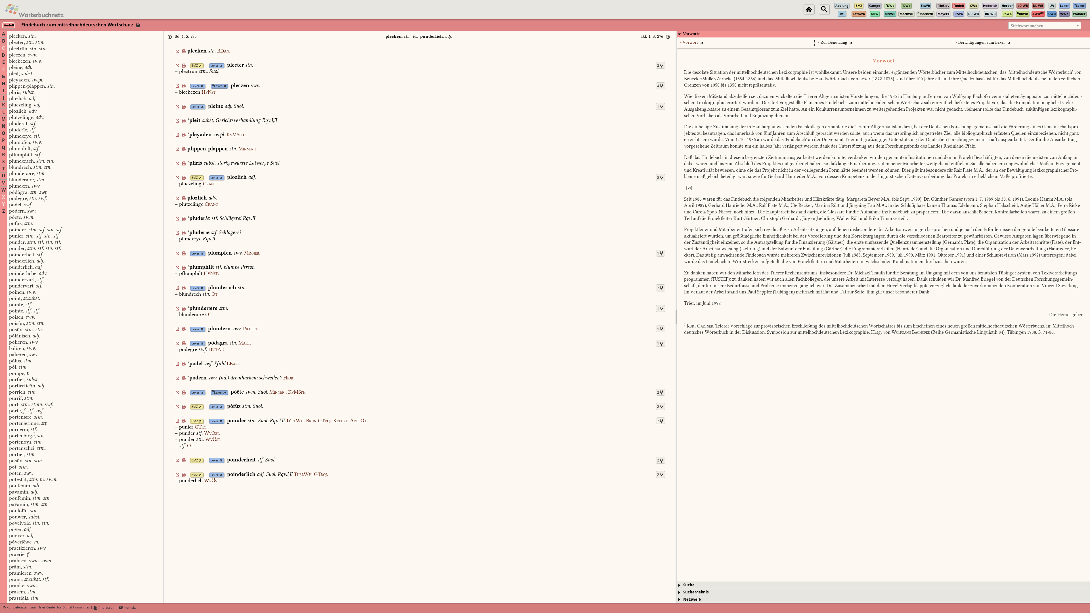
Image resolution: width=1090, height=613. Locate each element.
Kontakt (129, 608)
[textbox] (1045, 26)
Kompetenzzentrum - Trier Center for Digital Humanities (48, 608)
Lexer (214, 66)
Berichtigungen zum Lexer (981, 42)
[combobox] (1044, 26)
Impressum (106, 608)
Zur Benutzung (834, 42)
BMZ (194, 66)
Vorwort (690, 42)
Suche (689, 585)
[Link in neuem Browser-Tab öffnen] (200, 66)
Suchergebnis (695, 592)
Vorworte (692, 34)
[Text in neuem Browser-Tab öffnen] (701, 42)
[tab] (883, 34)
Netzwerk (692, 599)
